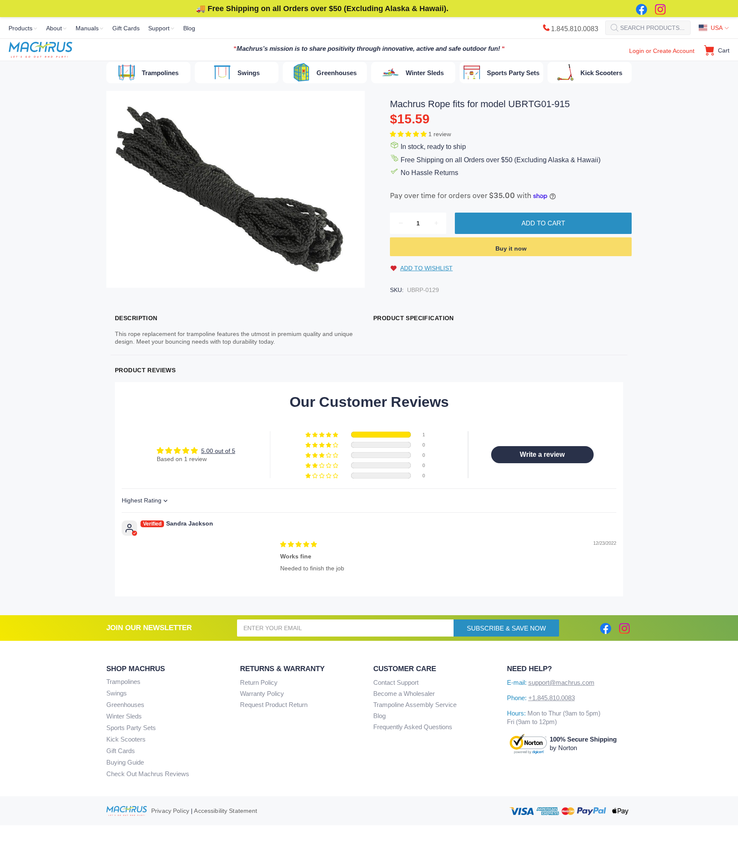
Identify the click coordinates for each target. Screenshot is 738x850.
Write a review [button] (542, 454)
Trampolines (123, 681)
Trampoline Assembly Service (415, 704)
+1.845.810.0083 (551, 697)
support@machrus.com (561, 682)
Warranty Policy (262, 693)
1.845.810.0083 (574, 28)
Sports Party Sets (131, 727)
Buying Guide (125, 762)
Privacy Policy (170, 810)
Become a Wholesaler (404, 693)
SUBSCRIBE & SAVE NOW (506, 628)
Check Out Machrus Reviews (147, 773)
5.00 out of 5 (218, 450)
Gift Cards (120, 750)
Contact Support (396, 682)
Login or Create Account (661, 50)
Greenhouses (125, 704)
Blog (379, 715)
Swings (116, 693)
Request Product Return (274, 704)
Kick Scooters (126, 739)
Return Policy (259, 682)
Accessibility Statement (225, 810)
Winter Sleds (124, 716)
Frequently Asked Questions (412, 726)
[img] (298, 544)
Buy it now (511, 248)
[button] (409, 134)
